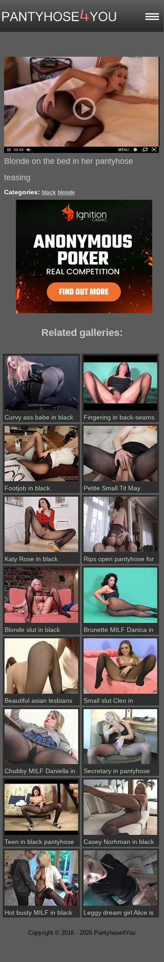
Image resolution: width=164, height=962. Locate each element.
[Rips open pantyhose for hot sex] (120, 552)
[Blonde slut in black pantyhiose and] (41, 623)
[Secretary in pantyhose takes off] (120, 764)
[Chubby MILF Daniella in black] (41, 764)
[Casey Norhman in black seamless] (120, 835)
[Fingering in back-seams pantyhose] (120, 410)
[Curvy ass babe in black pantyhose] (41, 410)
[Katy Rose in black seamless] (41, 552)
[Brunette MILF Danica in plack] (120, 623)
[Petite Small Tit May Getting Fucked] (120, 481)
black (49, 192)
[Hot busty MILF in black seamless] (41, 906)
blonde (66, 192)
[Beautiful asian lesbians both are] (41, 694)
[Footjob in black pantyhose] (41, 481)
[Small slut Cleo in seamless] (120, 694)
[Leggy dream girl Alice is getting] (120, 906)
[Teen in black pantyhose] (41, 835)
